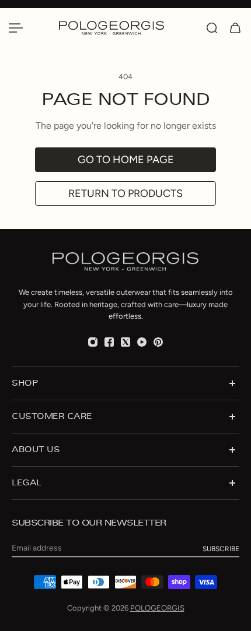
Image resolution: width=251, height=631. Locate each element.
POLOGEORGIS (157, 608)
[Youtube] (142, 342)
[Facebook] (109, 342)
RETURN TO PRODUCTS (125, 193)
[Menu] (15, 28)
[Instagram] (93, 342)
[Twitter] (125, 342)
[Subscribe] (221, 549)
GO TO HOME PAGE (126, 159)
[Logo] (125, 27)
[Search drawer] (212, 28)
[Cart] (235, 28)
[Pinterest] (158, 342)
